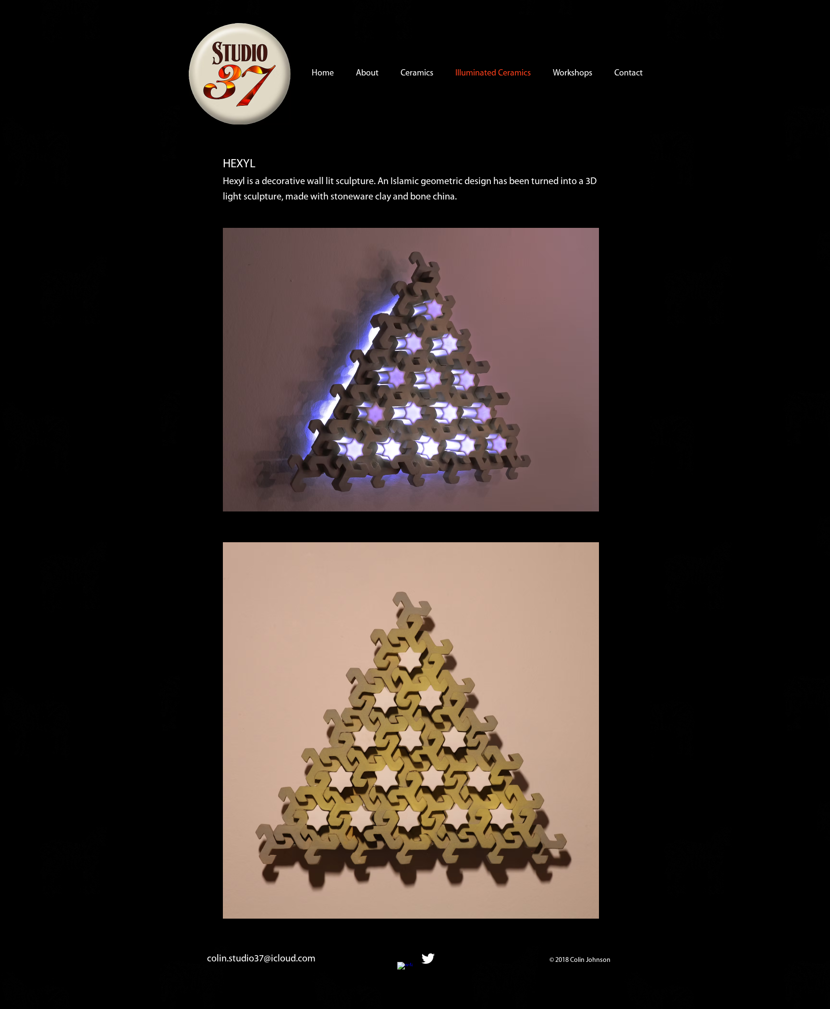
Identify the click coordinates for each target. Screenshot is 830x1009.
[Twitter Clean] (428, 958)
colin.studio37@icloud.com (261, 959)
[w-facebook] (405, 969)
